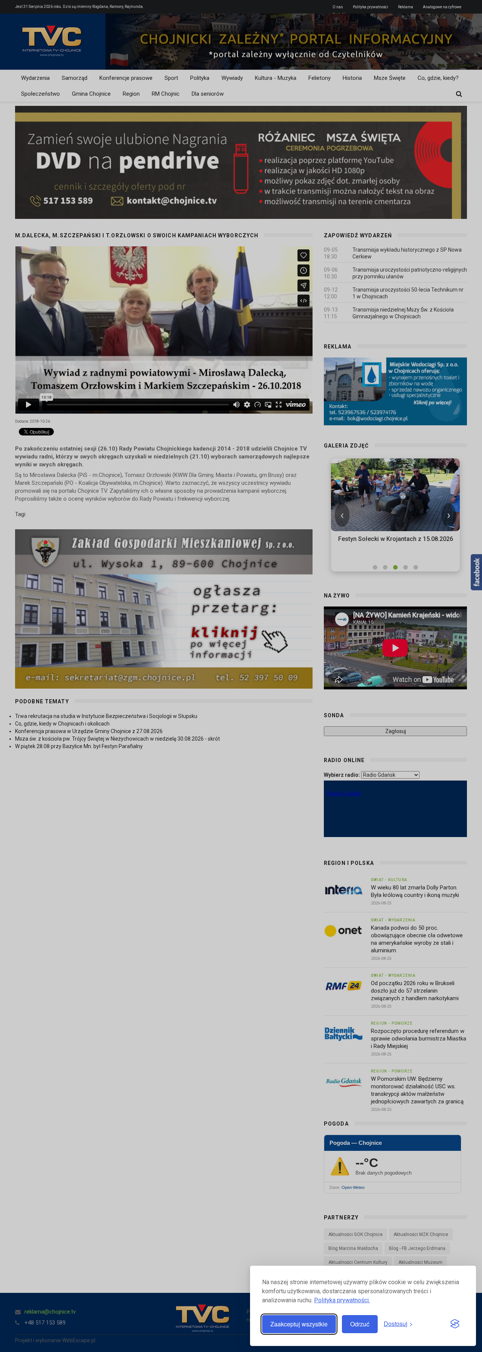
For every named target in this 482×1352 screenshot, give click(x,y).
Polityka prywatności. (342, 1300)
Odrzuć (359, 1324)
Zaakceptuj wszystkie (299, 1324)
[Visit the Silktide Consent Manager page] (455, 1324)
